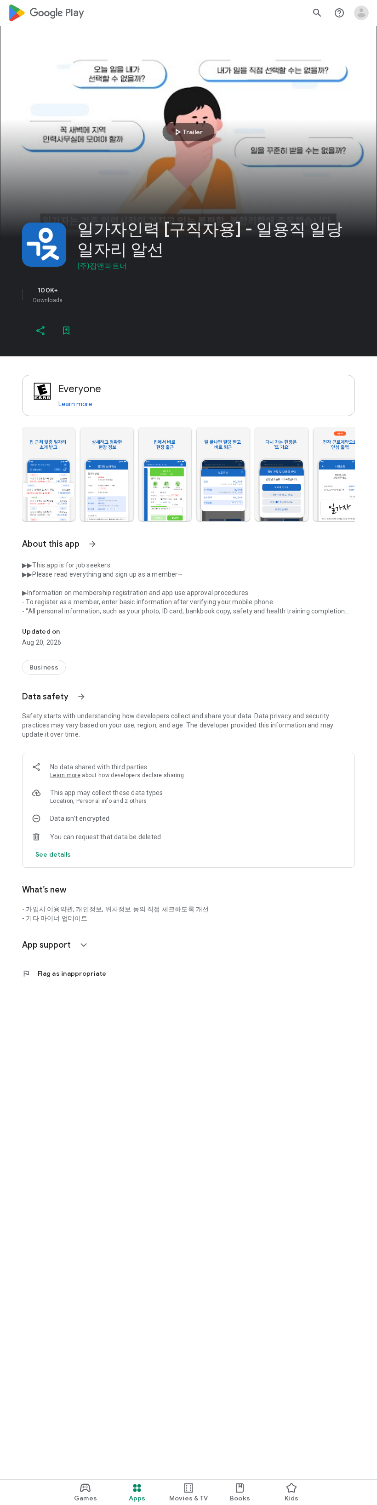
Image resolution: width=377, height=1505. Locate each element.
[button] (48, 474)
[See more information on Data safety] (81, 697)
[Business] (44, 667)
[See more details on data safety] (53, 854)
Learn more (75, 404)
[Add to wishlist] (66, 331)
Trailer (187, 131)
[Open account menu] (361, 13)
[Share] (40, 331)
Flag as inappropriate (64, 973)
